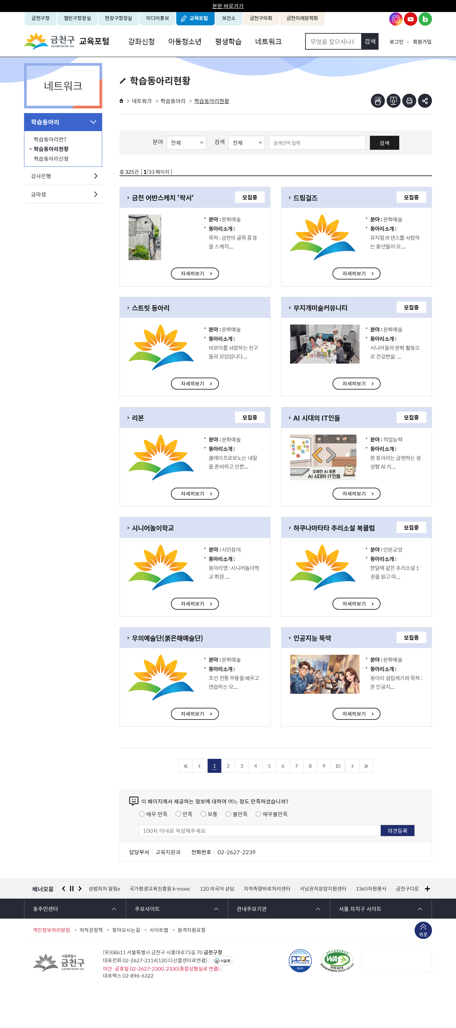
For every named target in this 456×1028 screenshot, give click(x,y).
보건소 (229, 18)
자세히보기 (192, 273)
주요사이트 (147, 909)
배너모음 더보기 (427, 888)
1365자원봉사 (371, 889)
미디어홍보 (157, 18)
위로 (423, 934)
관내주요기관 (252, 909)
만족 (188, 814)
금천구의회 (261, 18)
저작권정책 (91, 930)
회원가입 (422, 41)
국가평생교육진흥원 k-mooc (160, 889)
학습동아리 (45, 121)
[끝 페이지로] (366, 766)
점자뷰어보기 (378, 101)
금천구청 (40, 18)
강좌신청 (141, 41)
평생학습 (228, 41)
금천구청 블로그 (425, 19)
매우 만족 (157, 814)
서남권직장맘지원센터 (323, 889)
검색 (385, 143)
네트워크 (268, 41)
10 (337, 765)
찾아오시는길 (126, 930)
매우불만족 (275, 814)
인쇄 (409, 101)
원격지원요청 (192, 930)
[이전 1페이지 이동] (199, 766)
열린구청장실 (77, 18)
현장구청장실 (118, 18)
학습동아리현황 (51, 149)
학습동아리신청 (51, 158)
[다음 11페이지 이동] (353, 766)
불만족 (240, 814)
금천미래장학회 (302, 18)
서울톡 (225, 961)
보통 (213, 814)
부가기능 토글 (425, 101)
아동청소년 (185, 41)
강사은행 (41, 176)
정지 (71, 888)
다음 (80, 888)
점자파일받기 (394, 101)
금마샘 (38, 194)
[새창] (337, 960)
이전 (63, 888)
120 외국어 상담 (217, 889)
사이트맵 (159, 930)
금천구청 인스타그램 (396, 19)
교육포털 (199, 18)
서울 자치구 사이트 (360, 909)
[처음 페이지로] (186, 766)
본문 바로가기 (228, 6)
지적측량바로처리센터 (267, 889)
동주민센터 (45, 909)
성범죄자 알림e (104, 889)
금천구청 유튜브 (410, 19)
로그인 (397, 41)
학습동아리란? (50, 139)
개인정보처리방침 (51, 930)
